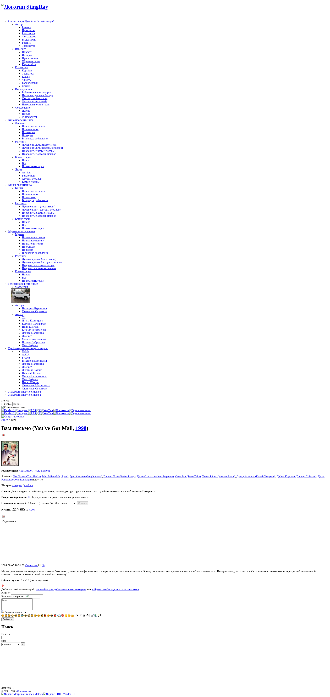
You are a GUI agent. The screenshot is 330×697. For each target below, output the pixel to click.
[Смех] (15, 615)
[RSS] (32, 410)
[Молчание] (35, 615)
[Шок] (25, 615)
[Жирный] (77, 615)
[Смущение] (48, 615)
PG (29, 497)
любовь (28, 485)
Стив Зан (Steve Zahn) (188, 476)
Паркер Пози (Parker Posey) (119, 476)
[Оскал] (12, 615)
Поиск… (6, 403)
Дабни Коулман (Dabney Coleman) (296, 476)
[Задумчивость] (66, 615)
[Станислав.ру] (24, 7)
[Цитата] (99, 615)
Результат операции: (13, 596)
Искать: (5, 634)
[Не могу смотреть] (72, 615)
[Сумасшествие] (29, 615)
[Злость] (42, 615)
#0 (43, 565)
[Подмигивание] (6, 615)
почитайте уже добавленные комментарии (61, 589)
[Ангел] (59, 615)
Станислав (31, 565)
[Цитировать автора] (39, 565)
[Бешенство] (45, 615)
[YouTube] (47, 410)
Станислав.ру (23, 691)
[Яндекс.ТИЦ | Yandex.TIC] (59, 694)
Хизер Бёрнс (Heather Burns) (218, 476)
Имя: (4, 592)
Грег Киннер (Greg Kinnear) (86, 476)
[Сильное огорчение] (22, 615)
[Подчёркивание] (84, 615)
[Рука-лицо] (69, 615)
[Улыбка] (2, 615)
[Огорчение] (19, 615)
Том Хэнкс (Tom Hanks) (27, 476)
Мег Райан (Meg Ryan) (55, 476)
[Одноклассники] (80, 410)
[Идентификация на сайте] (9, 592)
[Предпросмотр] (2, 612)
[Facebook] (8, 410)
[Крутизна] (38, 615)
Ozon (32, 509)
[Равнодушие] (32, 615)
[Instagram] (21, 410)
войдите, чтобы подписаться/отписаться (115, 589)
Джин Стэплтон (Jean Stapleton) (155, 476)
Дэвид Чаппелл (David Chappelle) (255, 476)
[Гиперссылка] (95, 615)
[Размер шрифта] (92, 615)
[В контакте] (61, 410)
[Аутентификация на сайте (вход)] (12, 416)
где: (3, 640)
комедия (17, 485)
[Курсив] (80, 615)
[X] (38, 410)
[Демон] (62, 615)
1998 (80, 428)
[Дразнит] (9, 615)
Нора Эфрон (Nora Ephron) (34, 470)
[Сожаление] (51, 615)
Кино (4, 419)
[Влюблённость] (55, 615)
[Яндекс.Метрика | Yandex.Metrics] (22, 694)
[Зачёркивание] (87, 615)
